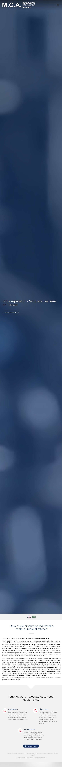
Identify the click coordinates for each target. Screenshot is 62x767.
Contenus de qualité (40, 758)
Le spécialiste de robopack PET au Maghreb (20, 753)
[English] (29, 617)
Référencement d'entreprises (24, 758)
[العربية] (34, 617)
